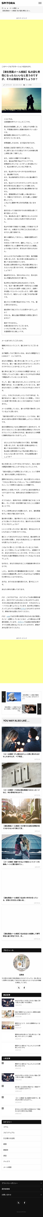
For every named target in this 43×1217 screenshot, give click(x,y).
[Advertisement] (21, 41)
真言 (5, 1156)
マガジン (21, 622)
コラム (23, 608)
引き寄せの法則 (9, 1138)
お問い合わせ (6, 1195)
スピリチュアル (9, 1133)
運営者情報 (6, 1189)
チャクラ (6, 1161)
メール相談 (29, 85)
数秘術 (5, 1150)
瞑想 (5, 1144)
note (8, 616)
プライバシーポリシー (10, 1183)
